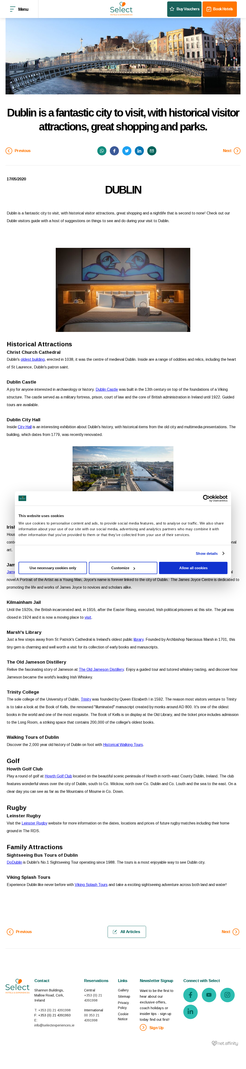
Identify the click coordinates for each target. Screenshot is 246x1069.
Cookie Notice (123, 1016)
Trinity (86, 699)
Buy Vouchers (188, 9)
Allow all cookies (193, 568)
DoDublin (14, 862)
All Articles (130, 931)
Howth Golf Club (58, 776)
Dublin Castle (107, 389)
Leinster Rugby (34, 823)
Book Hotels (223, 9)
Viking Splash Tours (91, 885)
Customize (120, 568)
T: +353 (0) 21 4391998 (52, 1010)
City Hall (25, 427)
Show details (207, 553)
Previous (22, 150)
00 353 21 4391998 (91, 1017)
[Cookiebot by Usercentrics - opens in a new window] (206, 498)
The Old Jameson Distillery (101, 669)
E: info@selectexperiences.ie (54, 1022)
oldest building (33, 359)
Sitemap (124, 996)
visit (88, 617)
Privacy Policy (123, 1005)
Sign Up (155, 1028)
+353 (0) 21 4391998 (93, 997)
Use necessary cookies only (53, 568)
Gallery (123, 990)
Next (227, 150)
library (138, 639)
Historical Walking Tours (123, 745)
